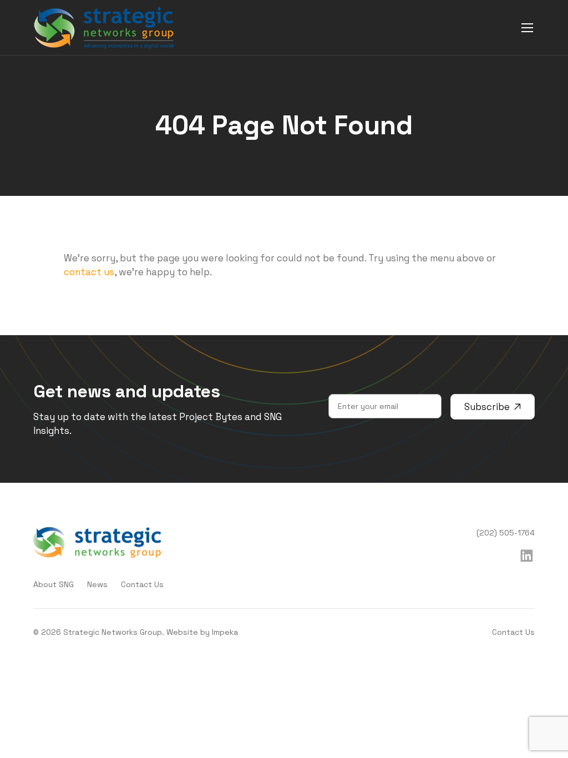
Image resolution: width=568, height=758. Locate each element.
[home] (104, 27)
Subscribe (487, 407)
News (97, 584)
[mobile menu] (527, 27)
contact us (89, 272)
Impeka (225, 632)
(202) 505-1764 (505, 533)
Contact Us (142, 584)
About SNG (53, 584)
